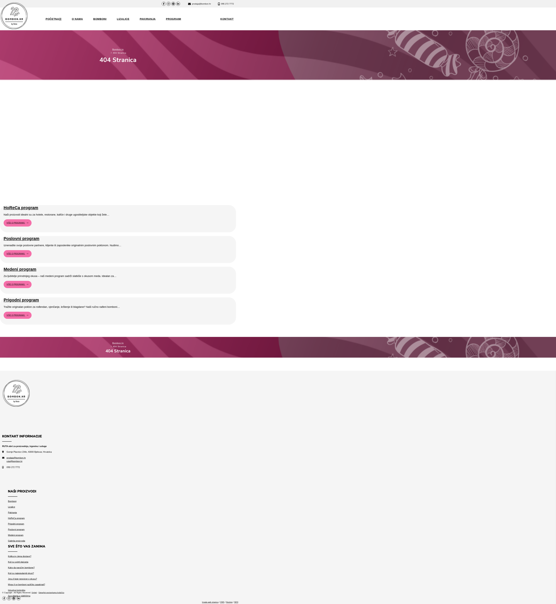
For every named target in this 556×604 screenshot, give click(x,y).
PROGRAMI (173, 19)
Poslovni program (193, 15)
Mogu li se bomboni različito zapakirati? (26, 584)
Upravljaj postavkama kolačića (51, 593)
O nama (77, 19)
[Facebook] (164, 4)
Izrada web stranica (210, 602)
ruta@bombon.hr (14, 461)
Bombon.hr (118, 49)
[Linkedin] (178, 4)
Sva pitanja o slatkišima (19, 596)
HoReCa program (192, 9)
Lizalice (123, 19)
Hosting (229, 602)
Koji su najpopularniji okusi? (21, 573)
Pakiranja (148, 19)
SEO (236, 602)
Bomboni (100, 19)
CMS (222, 602)
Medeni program (192, 20)
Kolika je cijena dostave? (19, 556)
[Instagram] (169, 4)
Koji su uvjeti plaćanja (18, 562)
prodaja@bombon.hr (201, 4)
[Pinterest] (173, 4)
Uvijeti (34, 593)
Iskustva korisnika (16, 590)
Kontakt (227, 19)
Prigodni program (192, 25)
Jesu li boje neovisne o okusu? (22, 579)
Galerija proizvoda (16, 541)
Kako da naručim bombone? (21, 567)
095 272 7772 (227, 4)
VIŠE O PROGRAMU (16, 223)
